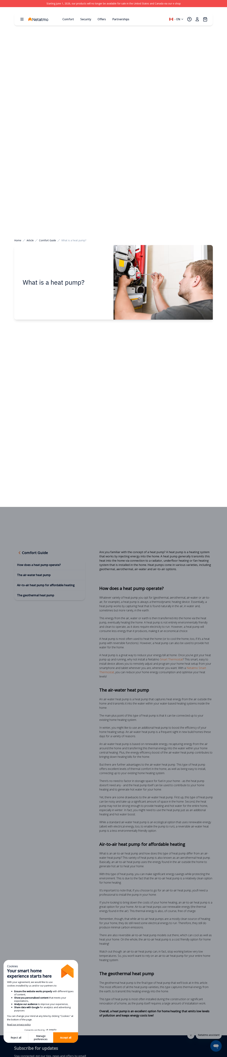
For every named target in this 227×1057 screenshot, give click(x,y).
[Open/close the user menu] (197, 19)
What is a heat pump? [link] (73, 240)
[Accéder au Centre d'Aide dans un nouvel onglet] (189, 19)
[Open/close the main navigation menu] (22, 19)
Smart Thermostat (171, 659)
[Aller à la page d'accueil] (44, 19)
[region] (113, 3)
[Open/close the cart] (205, 19)
